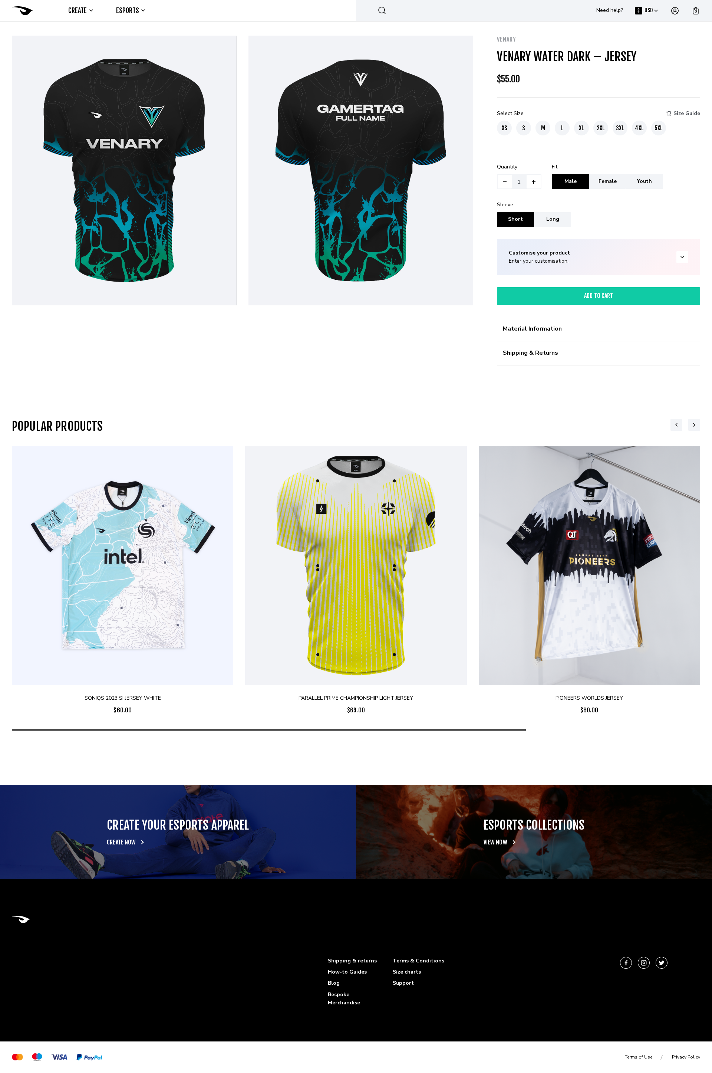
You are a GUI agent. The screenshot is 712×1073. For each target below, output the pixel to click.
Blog (334, 983)
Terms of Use (638, 1057)
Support (403, 983)
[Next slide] (694, 425)
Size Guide (686, 113)
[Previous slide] (676, 425)
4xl (639, 128)
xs (504, 128)
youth (644, 181)
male (570, 181)
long (552, 219)
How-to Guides (347, 971)
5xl (659, 128)
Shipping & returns (352, 960)
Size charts (407, 971)
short (515, 219)
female (608, 181)
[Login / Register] (674, 10)
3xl (620, 128)
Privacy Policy (686, 1057)
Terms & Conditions (418, 960)
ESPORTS (127, 10)
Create (77, 10)
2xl (601, 128)
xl (581, 128)
